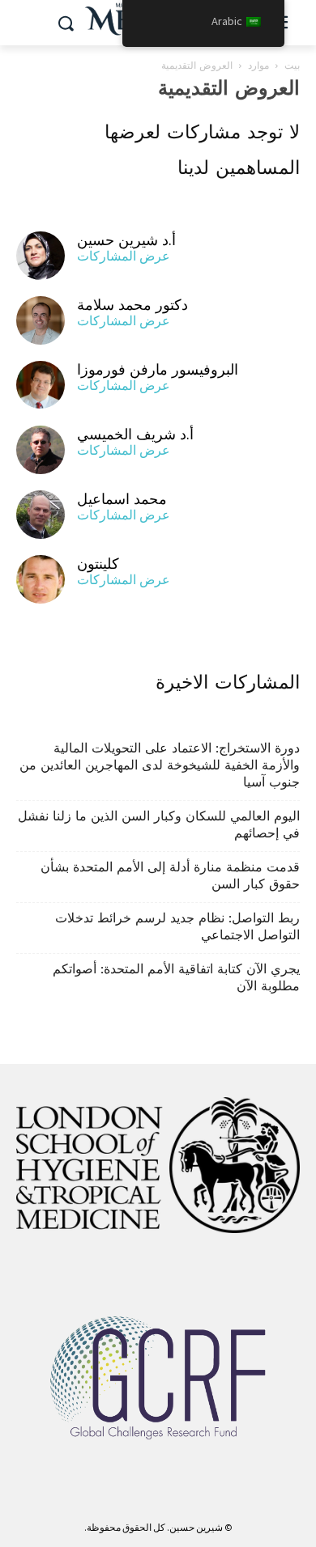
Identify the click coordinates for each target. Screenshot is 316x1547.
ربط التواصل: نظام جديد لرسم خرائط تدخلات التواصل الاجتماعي (177, 926)
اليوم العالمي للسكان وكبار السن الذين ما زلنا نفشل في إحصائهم (159, 824)
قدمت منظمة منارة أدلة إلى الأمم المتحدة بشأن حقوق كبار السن (170, 875)
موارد (258, 65)
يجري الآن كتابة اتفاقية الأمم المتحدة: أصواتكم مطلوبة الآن (176, 977)
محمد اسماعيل (122, 498)
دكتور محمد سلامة (132, 304)
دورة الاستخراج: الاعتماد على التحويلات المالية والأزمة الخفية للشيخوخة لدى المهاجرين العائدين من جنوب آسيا (159, 765)
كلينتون (98, 563)
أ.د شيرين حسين (126, 239)
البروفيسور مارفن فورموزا (157, 369)
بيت (292, 65)
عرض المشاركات (123, 256)
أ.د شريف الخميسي (135, 434)
